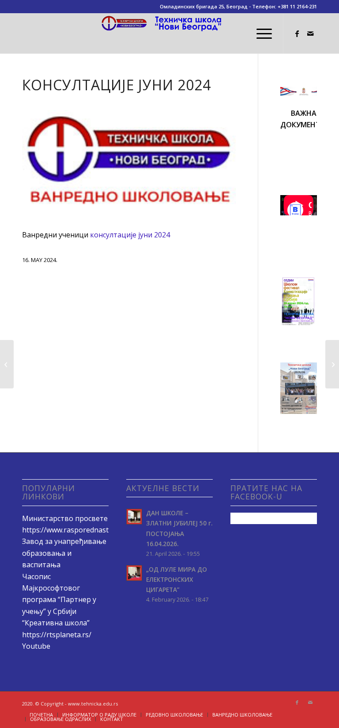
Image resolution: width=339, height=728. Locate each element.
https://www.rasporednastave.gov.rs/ (83, 530)
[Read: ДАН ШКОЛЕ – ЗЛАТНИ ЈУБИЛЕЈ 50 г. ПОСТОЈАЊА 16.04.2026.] (134, 517)
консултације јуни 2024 (130, 235)
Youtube (36, 646)
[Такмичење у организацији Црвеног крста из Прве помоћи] (332, 364)
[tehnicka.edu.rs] (169, 33)
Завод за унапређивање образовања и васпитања (64, 552)
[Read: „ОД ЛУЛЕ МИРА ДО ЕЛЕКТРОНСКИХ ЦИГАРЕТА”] (134, 573)
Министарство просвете (65, 518)
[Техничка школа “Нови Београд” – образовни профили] (7, 364)
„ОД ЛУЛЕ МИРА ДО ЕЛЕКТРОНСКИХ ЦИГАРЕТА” (176, 579)
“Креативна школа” (56, 623)
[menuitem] (260, 33)
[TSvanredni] (129, 164)
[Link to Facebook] (297, 33)
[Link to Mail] (310, 33)
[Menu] (260, 33)
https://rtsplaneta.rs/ (56, 634)
